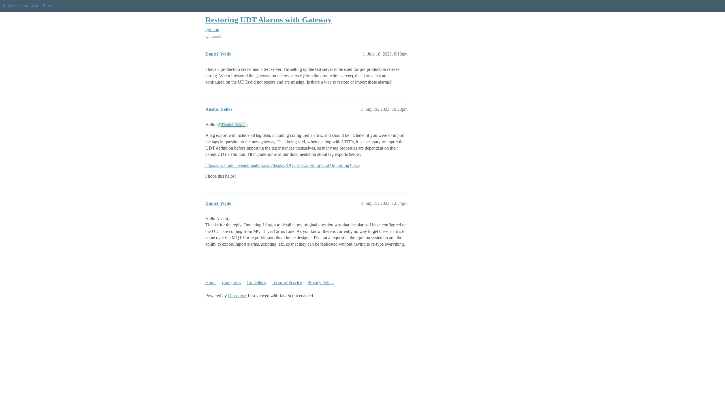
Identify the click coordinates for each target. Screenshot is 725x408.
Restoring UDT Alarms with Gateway (268, 19)
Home (210, 282)
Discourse (237, 295)
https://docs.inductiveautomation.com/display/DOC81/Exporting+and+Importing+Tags (282, 165)
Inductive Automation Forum (29, 5)
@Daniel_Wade (232, 124)
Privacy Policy (321, 282)
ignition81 (213, 36)
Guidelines (256, 282)
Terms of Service (287, 282)
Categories (231, 282)
